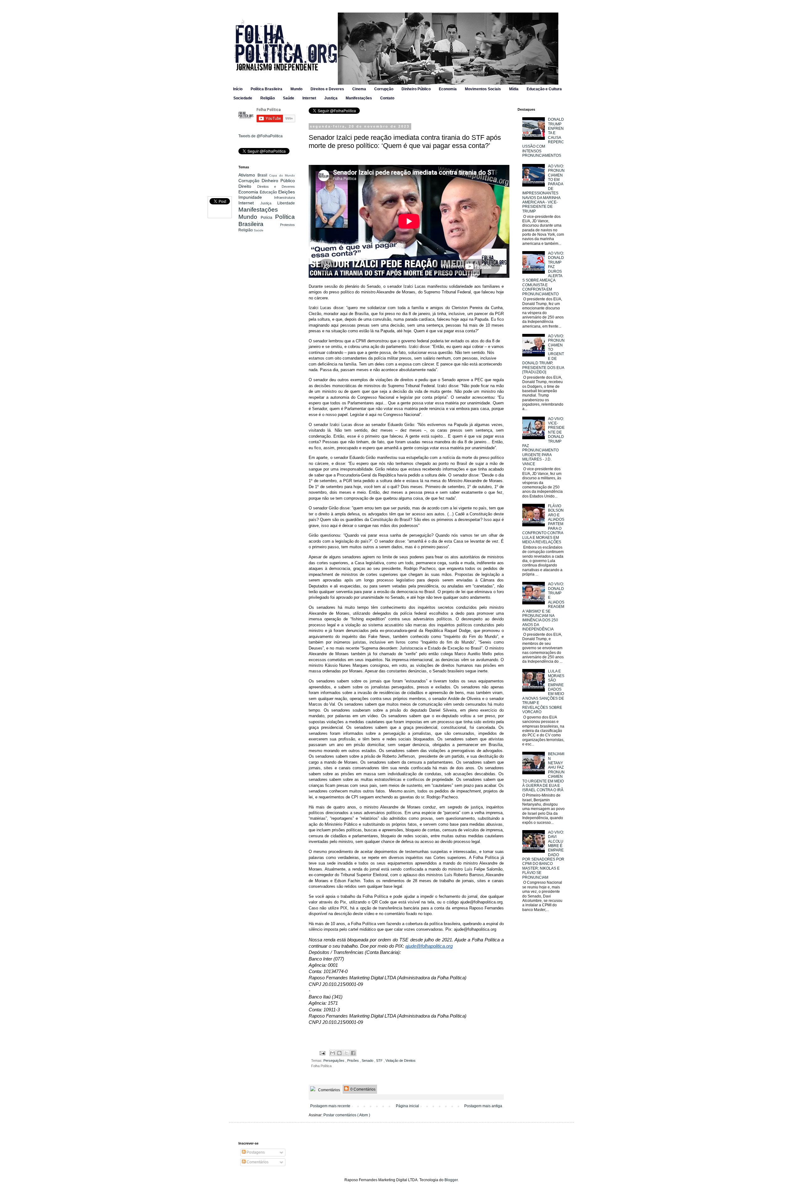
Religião (267, 98)
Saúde (288, 98)
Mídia (513, 89)
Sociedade (242, 98)
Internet (309, 98)
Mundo (296, 89)
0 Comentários (362, 1089)
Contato (387, 98)
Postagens (255, 1152)
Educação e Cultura (544, 89)
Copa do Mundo (282, 175)
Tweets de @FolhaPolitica (260, 136)
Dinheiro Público (416, 89)
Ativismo (248, 174)
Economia (448, 89)
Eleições (286, 191)
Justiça (331, 98)
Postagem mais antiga (483, 1106)
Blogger (451, 1180)
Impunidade (256, 197)
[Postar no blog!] (339, 1053)
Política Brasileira (266, 89)
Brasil (263, 175)
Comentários (328, 1090)
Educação (269, 192)
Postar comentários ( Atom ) (346, 1115)
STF (380, 1060)
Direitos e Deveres (327, 89)
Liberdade (286, 203)
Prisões (353, 1060)
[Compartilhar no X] (346, 1053)
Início (237, 89)
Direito (247, 186)
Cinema (359, 89)
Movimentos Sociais (483, 89)
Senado (368, 1060)
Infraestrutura (284, 197)
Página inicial (407, 1106)
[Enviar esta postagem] (322, 1053)
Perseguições (334, 1060)
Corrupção (383, 89)
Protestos (287, 225)
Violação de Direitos (401, 1060)
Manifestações (359, 98)
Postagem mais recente (330, 1106)
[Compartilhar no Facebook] (353, 1053)
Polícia (268, 217)
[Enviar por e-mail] (332, 1053)
